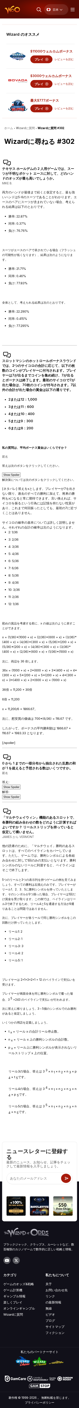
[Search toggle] (39, 9)
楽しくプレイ (12, 1302)
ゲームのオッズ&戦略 (18, 1284)
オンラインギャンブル (19, 1308)
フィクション (55, 1333)
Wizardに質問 (13, 1314)
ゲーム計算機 (12, 1290)
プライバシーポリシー (39, 1402)
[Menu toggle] (72, 9)
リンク (50, 1296)
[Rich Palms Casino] (62, 1206)
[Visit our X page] (16, 1260)
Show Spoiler (11, 474)
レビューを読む (64, 59)
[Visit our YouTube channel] (7, 1260)
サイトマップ (55, 1327)
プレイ (39, 59)
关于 (49, 1284)
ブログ (50, 1321)
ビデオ (50, 1314)
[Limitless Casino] (15, 1206)
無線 (49, 1308)
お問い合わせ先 (57, 1290)
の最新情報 (53, 1302)
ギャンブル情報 (14, 1296)
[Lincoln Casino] (39, 1206)
